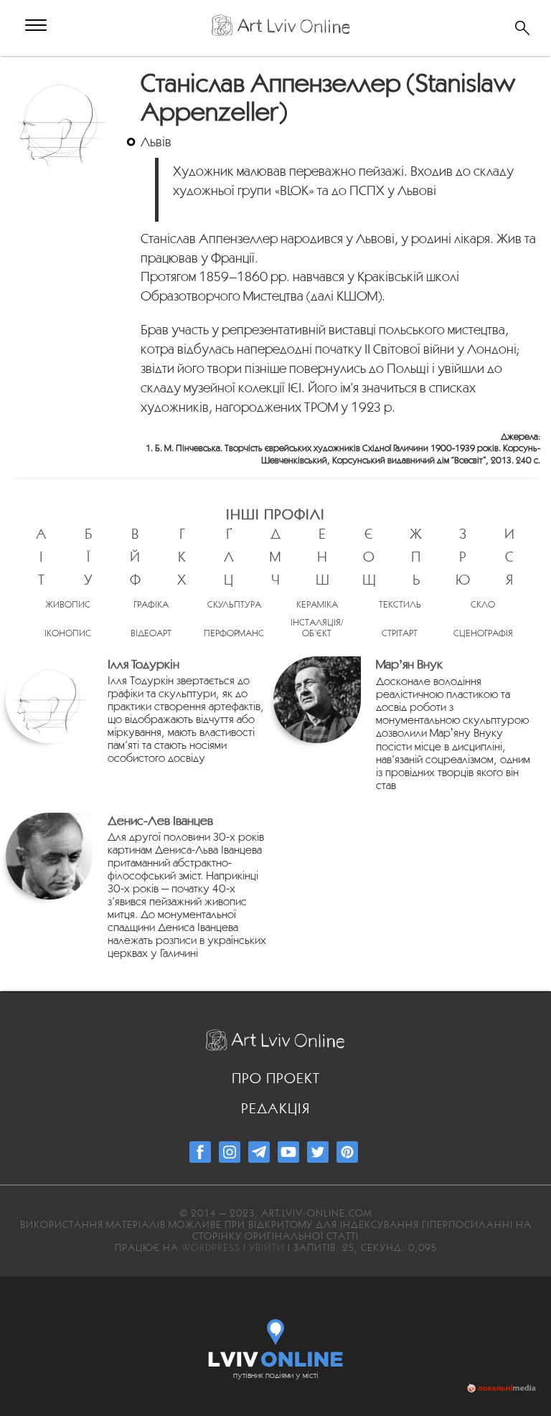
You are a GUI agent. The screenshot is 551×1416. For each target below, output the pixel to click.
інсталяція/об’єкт (317, 627)
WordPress (211, 1247)
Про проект (276, 1078)
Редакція (275, 1108)
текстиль (400, 604)
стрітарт (400, 633)
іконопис (67, 633)
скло (483, 604)
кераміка (317, 604)
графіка (151, 604)
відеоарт (151, 633)
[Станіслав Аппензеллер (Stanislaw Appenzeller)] (62, 76)
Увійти (267, 1247)
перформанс (234, 633)
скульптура (234, 604)
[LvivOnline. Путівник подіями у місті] (276, 1340)
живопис (67, 604)
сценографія (483, 633)
